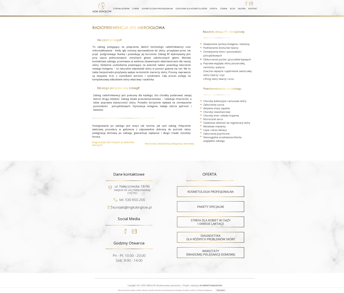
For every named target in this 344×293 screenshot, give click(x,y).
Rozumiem (221, 290)
